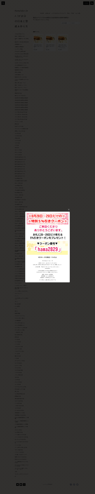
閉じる (68, 209)
